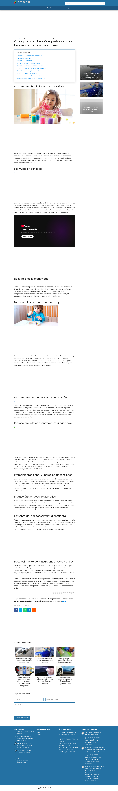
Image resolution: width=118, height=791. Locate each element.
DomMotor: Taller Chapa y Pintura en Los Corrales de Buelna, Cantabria (95, 768)
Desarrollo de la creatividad (25, 61)
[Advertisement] (59, 24)
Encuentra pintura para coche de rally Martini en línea (68, 744)
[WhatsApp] (25, 610)
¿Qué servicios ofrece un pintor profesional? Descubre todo (24, 760)
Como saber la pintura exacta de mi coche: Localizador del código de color (25, 753)
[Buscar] (103, 3)
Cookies (39, 734)
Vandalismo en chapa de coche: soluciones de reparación (68, 748)
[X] (20, 610)
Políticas (39, 732)
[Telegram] (29, 610)
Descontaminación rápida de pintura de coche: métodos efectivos (67, 734)
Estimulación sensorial (24, 58)
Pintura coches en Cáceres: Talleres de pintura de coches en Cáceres (68, 739)
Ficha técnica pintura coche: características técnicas (67, 752)
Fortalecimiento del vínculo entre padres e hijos (32, 78)
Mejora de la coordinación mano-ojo (28, 63)
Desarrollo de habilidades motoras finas (29, 56)
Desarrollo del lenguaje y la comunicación (30, 66)
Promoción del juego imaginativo (27, 73)
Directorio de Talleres (46, 8)
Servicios (59, 8)
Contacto (74, 8)
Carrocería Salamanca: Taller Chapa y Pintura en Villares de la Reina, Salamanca (95, 750)
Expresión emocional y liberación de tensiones (31, 71)
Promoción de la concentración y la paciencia (31, 68)
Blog (67, 8)
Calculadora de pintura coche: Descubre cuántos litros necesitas (25, 738)
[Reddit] (34, 610)
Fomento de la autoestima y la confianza (30, 76)
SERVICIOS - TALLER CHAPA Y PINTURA (25, 733)
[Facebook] (16, 610)
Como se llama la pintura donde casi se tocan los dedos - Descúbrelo (24, 745)
